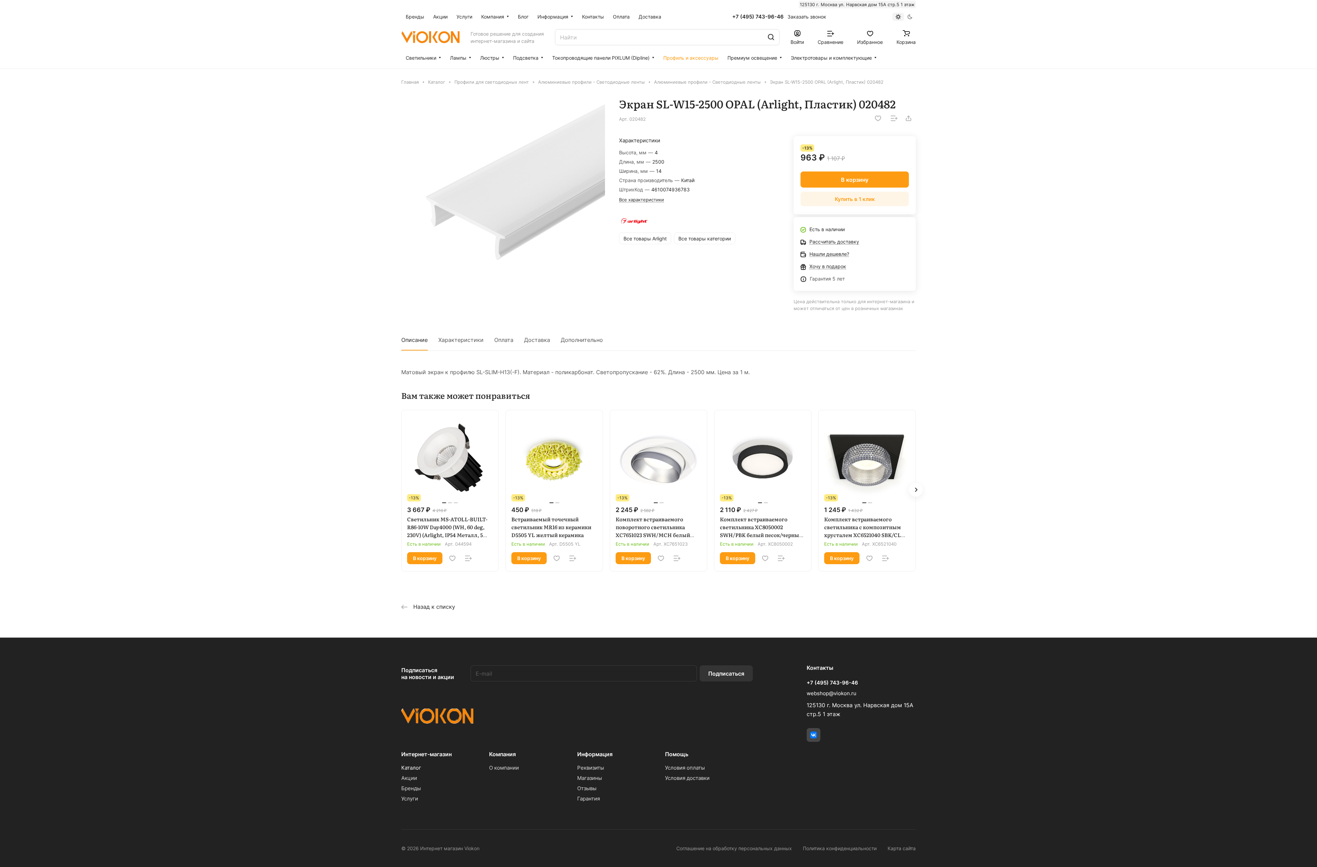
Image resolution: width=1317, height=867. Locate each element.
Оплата (503, 339)
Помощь (676, 754)
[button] (916, 490)
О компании (504, 767)
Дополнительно (582, 339)
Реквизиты (590, 767)
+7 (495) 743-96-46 (758, 17)
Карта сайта (902, 848)
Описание (414, 339)
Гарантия (588, 798)
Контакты (820, 667)
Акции (409, 778)
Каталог (411, 767)
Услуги (409, 798)
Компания (502, 754)
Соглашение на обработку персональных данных (734, 848)
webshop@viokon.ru (831, 693)
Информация (595, 754)
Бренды (411, 788)
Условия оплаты (685, 767)
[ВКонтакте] (813, 735)
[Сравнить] (894, 118)
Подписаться (726, 673)
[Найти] (771, 37)
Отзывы (586, 788)
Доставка (537, 339)
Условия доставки (687, 778)
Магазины (589, 778)
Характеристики (461, 339)
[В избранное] (878, 118)
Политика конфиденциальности (840, 848)
